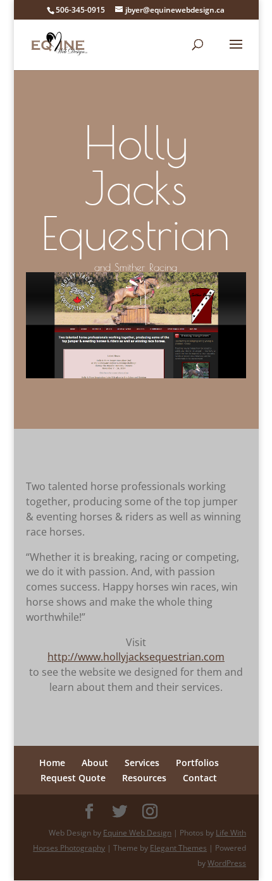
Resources (144, 778)
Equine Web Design (137, 832)
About (95, 763)
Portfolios (197, 763)
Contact (200, 778)
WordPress (226, 863)
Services (142, 763)
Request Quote (73, 778)
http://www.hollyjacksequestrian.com (136, 657)
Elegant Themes (178, 847)
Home (52, 763)
